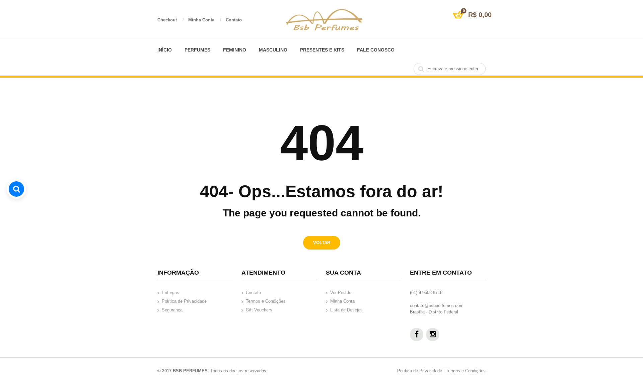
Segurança (172, 309)
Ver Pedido (340, 292)
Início (164, 50)
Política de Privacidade (184, 301)
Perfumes (197, 50)
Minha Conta (204, 19)
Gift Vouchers (259, 309)
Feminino (234, 50)
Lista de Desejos (346, 309)
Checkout (170, 19)
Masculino (273, 50)
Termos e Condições (266, 301)
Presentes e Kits (322, 50)
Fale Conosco (376, 50)
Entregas (170, 292)
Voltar (321, 242)
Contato (234, 19)
